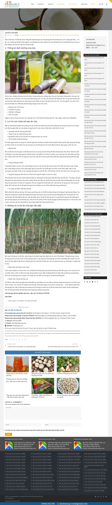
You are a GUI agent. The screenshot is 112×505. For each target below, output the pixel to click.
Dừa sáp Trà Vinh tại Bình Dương (92, 216)
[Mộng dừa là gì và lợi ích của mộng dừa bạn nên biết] (42, 364)
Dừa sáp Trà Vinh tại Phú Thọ (92, 219)
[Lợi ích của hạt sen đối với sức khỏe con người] (68, 386)
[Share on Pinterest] (25, 339)
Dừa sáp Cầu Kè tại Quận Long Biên (42, 471)
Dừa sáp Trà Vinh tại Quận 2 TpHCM (15, 456)
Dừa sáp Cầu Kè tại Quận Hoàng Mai (15, 486)
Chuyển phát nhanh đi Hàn (33, 330)
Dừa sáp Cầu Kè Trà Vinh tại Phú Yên (42, 486)
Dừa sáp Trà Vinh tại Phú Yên (92, 222)
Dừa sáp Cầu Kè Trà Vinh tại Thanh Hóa (95, 484)
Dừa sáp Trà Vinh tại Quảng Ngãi (92, 232)
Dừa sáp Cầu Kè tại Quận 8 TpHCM (42, 456)
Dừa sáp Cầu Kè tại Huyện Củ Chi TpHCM (96, 470)
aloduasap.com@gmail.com (74, 503)
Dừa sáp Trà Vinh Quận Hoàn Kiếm (15, 483)
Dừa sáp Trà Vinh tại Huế (91, 270)
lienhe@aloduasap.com (18, 323)
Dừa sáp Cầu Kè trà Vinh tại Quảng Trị (69, 480)
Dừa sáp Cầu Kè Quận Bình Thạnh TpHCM (70, 456)
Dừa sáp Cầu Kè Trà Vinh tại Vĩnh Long (95, 473)
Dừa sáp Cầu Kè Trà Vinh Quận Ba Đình (94, 182)
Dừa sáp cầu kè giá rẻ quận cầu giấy (15, 471)
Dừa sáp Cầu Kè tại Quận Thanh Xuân (42, 477)
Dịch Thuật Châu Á (9, 498)
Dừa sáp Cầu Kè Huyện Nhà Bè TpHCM (95, 456)
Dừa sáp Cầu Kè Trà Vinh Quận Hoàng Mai (95, 200)
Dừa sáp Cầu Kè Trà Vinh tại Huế (93, 481)
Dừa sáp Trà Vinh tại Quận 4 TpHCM (15, 462)
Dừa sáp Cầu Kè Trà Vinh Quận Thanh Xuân (95, 209)
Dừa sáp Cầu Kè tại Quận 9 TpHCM (42, 459)
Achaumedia (15, 496)
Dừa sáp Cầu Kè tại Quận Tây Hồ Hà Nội (43, 474)
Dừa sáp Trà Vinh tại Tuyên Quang (93, 241)
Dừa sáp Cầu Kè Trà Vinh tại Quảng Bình (43, 489)
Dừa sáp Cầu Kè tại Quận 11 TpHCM (42, 465)
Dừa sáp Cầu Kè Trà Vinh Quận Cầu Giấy (94, 185)
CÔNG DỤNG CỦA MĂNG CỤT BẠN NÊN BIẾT (22, 301)
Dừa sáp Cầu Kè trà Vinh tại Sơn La (68, 486)
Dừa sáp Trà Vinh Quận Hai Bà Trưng (16, 480)
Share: (6, 339)
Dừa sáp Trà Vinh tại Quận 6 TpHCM (15, 468)
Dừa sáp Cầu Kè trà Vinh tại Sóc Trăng (69, 483)
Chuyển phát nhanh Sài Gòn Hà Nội (59, 333)
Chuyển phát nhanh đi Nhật (21, 330)
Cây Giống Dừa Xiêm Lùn (41, 35)
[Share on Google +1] (16, 339)
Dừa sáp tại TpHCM (72, 35)
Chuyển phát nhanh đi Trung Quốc (46, 330)
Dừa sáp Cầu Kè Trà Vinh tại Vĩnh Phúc (95, 475)
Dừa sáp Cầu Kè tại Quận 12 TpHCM (42, 468)
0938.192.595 (48, 503)
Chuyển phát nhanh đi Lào (21, 333)
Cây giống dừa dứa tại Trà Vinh (27, 35)
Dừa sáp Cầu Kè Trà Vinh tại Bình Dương (17, 489)
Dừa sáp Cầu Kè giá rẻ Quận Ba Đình (16, 474)
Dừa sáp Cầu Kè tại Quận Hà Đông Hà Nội (43, 480)
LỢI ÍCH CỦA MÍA (11, 33)
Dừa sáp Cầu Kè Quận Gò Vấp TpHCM (69, 465)
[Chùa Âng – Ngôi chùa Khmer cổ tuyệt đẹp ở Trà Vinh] (42, 386)
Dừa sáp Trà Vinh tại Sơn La (91, 248)
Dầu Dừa (50, 35)
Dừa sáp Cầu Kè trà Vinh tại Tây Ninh (68, 489)
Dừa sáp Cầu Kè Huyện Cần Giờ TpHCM (95, 459)
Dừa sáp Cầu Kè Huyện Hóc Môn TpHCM (95, 462)
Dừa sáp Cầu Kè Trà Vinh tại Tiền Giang (95, 478)
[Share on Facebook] (10, 339)
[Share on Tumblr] (22, 339)
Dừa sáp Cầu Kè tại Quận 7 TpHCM (42, 453)
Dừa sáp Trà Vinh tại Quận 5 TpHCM (15, 465)
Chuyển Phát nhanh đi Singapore (45, 333)
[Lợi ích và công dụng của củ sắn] (68, 364)
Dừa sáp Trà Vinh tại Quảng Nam (92, 229)
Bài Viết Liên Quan (43, 352)
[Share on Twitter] (13, 339)
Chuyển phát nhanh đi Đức (59, 330)
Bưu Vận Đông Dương (32, 496)
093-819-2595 (17, 320)
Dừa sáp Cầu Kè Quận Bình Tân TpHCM (69, 459)
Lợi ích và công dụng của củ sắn (67, 373)
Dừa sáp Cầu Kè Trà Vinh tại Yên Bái (94, 490)
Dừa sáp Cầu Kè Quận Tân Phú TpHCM (95, 453)
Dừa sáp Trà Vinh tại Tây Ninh (92, 251)
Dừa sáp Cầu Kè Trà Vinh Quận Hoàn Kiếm (95, 188)
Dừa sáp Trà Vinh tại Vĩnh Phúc (92, 263)
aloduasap (9, 35)
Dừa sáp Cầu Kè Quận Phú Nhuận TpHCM (70, 462)
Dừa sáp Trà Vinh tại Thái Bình (92, 257)
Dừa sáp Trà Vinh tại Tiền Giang (92, 266)
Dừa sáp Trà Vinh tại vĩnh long (92, 254)
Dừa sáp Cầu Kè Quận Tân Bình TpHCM (69, 468)
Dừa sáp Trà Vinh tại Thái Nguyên (93, 260)
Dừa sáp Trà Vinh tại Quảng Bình (92, 226)
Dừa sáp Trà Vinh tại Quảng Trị (92, 238)
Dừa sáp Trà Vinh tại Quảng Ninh (92, 235)
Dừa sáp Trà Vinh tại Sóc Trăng (92, 244)
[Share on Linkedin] (19, 339)
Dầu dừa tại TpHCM (57, 35)
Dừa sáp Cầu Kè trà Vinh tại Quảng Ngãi (69, 474)
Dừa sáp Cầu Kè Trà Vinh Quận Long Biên (95, 203)
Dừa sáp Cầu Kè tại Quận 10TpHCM (42, 462)
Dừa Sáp (65, 35)
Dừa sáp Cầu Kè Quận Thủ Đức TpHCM (69, 453)
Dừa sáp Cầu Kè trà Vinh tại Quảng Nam (69, 471)
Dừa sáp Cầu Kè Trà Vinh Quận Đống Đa (94, 191)
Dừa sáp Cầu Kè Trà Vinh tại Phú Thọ (42, 483)
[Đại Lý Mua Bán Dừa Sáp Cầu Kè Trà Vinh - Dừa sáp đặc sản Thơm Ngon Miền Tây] (12, 4)
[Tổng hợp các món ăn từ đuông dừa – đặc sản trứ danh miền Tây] (17, 386)
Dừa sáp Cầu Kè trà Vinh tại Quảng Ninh (69, 477)
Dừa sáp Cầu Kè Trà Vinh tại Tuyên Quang (96, 487)
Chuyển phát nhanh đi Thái (71, 330)
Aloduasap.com (18, 325)
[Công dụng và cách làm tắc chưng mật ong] (17, 364)
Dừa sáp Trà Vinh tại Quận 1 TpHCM (15, 453)
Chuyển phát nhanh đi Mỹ (10, 330)
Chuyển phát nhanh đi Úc (32, 333)
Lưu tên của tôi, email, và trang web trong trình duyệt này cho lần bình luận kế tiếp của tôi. (34, 430)
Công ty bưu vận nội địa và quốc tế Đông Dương (42, 328)
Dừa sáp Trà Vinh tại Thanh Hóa (92, 273)
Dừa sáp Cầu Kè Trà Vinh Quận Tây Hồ (94, 206)
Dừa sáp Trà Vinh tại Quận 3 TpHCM (15, 459)
